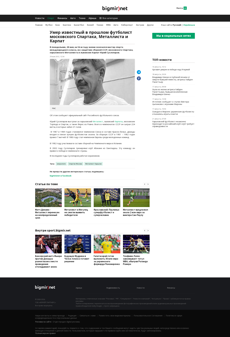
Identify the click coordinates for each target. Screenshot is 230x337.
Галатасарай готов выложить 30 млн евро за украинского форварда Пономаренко (107, 260)
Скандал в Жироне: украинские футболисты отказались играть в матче (173, 112)
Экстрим (140, 25)
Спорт (51, 18)
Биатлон (67, 25)
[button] (144, 184)
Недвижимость (113, 288)
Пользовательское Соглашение (148, 315)
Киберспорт (127, 25)
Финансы (62, 18)
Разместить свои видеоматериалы (114, 315)
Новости (39, 18)
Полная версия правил (45, 333)
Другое (150, 25)
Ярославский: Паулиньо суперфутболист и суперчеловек (106, 212)
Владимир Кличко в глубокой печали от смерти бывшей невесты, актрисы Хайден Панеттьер (172, 79)
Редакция (72, 315)
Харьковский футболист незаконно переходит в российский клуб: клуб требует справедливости (173, 124)
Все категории (110, 18)
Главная (38, 25)
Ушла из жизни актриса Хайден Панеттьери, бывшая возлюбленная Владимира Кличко (169, 92)
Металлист (98, 121)
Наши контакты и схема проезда (50, 315)
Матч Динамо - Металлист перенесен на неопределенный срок (47, 213)
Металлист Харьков (93, 164)
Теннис (99, 25)
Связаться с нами (88, 315)
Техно (82, 18)
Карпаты (119, 121)
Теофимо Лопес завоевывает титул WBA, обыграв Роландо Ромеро (135, 260)
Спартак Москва (75, 164)
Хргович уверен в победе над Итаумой (171, 69)
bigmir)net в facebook (60, 175)
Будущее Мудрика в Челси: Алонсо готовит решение (76, 258)
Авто (73, 18)
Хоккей (90, 25)
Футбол (48, 25)
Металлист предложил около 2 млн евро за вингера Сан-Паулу (135, 212)
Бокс (57, 25)
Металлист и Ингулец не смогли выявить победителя (76, 212)
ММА (108, 25)
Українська (189, 25)
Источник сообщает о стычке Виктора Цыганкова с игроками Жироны (170, 102)
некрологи (61, 164)
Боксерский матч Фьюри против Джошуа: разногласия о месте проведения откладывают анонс (48, 261)
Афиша (92, 18)
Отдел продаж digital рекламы (66, 321)
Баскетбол (79, 25)
